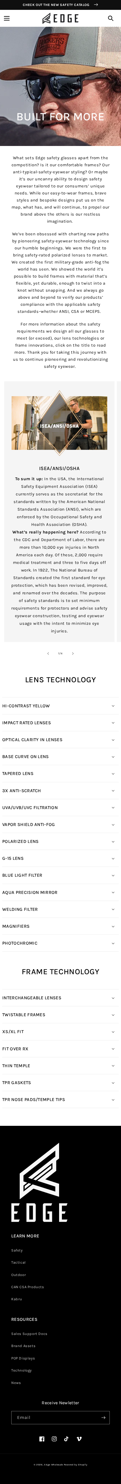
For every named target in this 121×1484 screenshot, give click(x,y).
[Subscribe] (103, 1417)
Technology (21, 1370)
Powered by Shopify (76, 1464)
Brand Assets (23, 1346)
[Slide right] (73, 653)
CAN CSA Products (27, 1287)
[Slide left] (48, 653)
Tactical (18, 1262)
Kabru (16, 1299)
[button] (6, 18)
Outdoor (18, 1275)
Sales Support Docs (29, 1334)
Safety (17, 1250)
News (16, 1383)
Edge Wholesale (53, 1464)
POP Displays (23, 1358)
